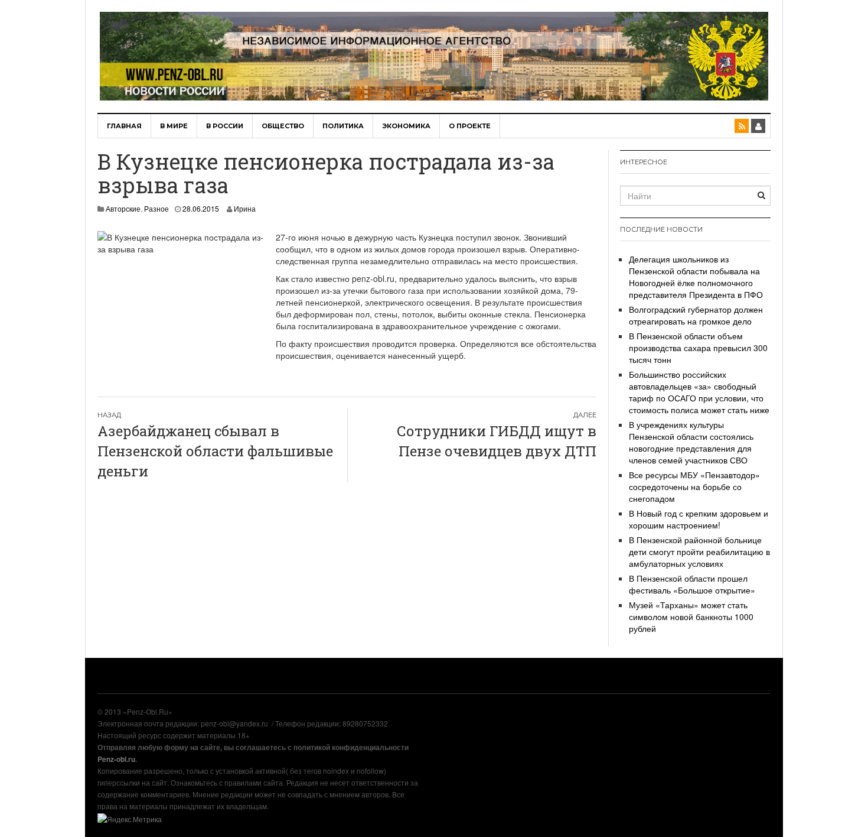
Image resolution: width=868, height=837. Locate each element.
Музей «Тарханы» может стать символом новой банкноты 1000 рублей (691, 616)
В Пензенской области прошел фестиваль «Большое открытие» (692, 584)
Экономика (406, 126)
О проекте (470, 126)
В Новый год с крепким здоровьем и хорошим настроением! (698, 519)
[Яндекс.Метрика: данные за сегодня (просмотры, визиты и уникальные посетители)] (129, 819)
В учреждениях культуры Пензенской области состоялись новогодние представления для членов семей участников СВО (691, 442)
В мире (174, 126)
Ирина (245, 208)
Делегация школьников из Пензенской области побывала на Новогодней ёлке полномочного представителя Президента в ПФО (696, 276)
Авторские (123, 208)
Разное (156, 208)
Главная (124, 126)
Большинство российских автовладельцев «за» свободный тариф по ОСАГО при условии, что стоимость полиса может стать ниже (699, 392)
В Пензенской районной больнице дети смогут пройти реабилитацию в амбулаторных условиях (699, 551)
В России (224, 126)
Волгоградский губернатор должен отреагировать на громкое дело (696, 315)
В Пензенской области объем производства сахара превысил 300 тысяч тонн (698, 347)
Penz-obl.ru (116, 759)
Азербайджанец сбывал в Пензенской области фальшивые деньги (215, 451)
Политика (343, 126)
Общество (283, 126)
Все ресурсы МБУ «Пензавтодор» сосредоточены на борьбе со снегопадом (694, 486)
